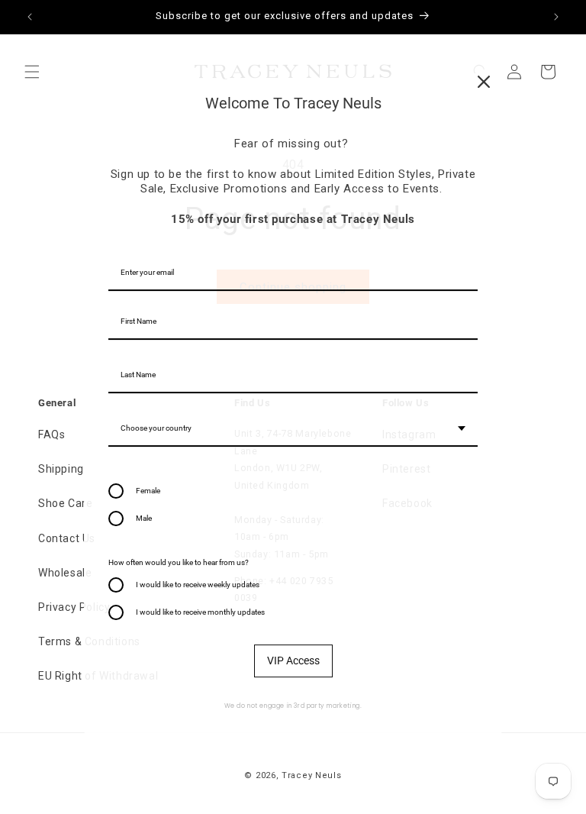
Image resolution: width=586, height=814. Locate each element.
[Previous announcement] (30, 17)
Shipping (61, 469)
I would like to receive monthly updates (200, 612)
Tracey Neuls (311, 775)
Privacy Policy (74, 607)
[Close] (483, 81)
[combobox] (293, 429)
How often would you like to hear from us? (178, 562)
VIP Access (293, 660)
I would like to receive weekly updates (197, 584)
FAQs (51, 434)
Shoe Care (65, 503)
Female (148, 490)
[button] (32, 72)
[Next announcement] (556, 17)
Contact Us (66, 538)
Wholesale (65, 573)
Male (144, 518)
